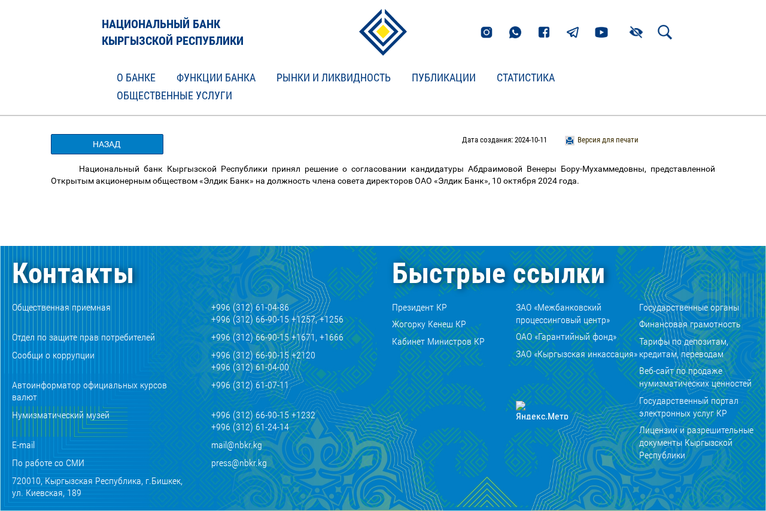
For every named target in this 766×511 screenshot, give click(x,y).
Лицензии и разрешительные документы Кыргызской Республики (696, 442)
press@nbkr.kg (239, 463)
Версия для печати (608, 139)
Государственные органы (689, 307)
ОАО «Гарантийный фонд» (566, 336)
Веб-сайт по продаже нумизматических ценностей (695, 377)
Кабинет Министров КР (438, 341)
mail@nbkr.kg (236, 445)
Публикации (444, 78)
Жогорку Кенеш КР (429, 324)
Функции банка (216, 78)
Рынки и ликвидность (333, 78)
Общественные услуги (174, 96)
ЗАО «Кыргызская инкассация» (576, 354)
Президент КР (419, 307)
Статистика (526, 78)
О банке (136, 78)
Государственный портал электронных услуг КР (688, 407)
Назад (107, 144)
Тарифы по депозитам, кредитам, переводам (683, 348)
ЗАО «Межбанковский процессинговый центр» (563, 314)
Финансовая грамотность (690, 324)
